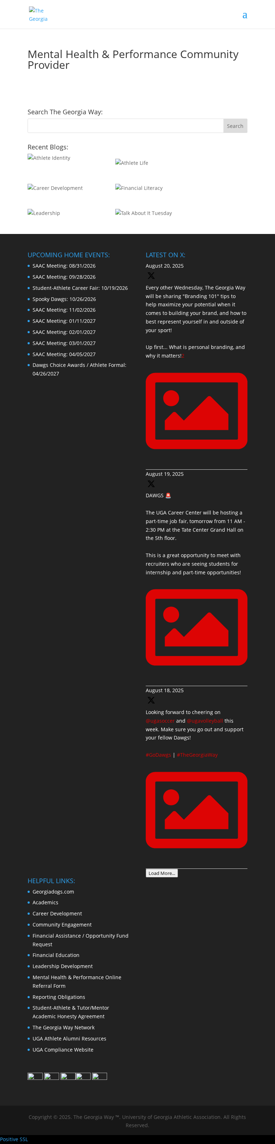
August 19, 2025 (165, 473)
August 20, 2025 (165, 265)
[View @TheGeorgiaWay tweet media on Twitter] (196, 676)
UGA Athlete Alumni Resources (69, 1038)
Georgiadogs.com (53, 891)
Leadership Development (63, 966)
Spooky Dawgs (50, 299)
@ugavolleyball (205, 720)
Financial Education (56, 955)
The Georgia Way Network (64, 1027)
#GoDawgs (158, 754)
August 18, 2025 (165, 690)
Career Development (57, 913)
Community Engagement (62, 924)
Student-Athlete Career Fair (65, 287)
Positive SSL (14, 1139)
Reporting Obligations (59, 997)
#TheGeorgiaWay (197, 754)
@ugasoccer (160, 720)
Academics (45, 902)
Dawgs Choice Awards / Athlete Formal (79, 365)
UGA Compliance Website (63, 1049)
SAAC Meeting (49, 265)
